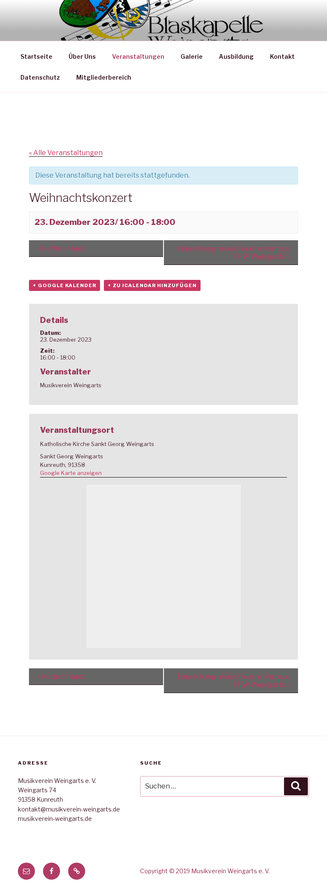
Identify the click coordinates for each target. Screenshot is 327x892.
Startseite (36, 56)
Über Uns (82, 56)
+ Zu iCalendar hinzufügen (152, 285)
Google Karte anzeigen (71, 472)
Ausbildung (236, 56)
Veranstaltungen (138, 56)
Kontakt (282, 56)
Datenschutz (40, 77)
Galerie (192, 56)
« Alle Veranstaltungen (66, 153)
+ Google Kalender (64, 285)
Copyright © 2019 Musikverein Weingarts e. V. (205, 871)
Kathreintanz (61, 249)
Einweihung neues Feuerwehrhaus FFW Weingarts (233, 253)
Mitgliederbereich (103, 77)
